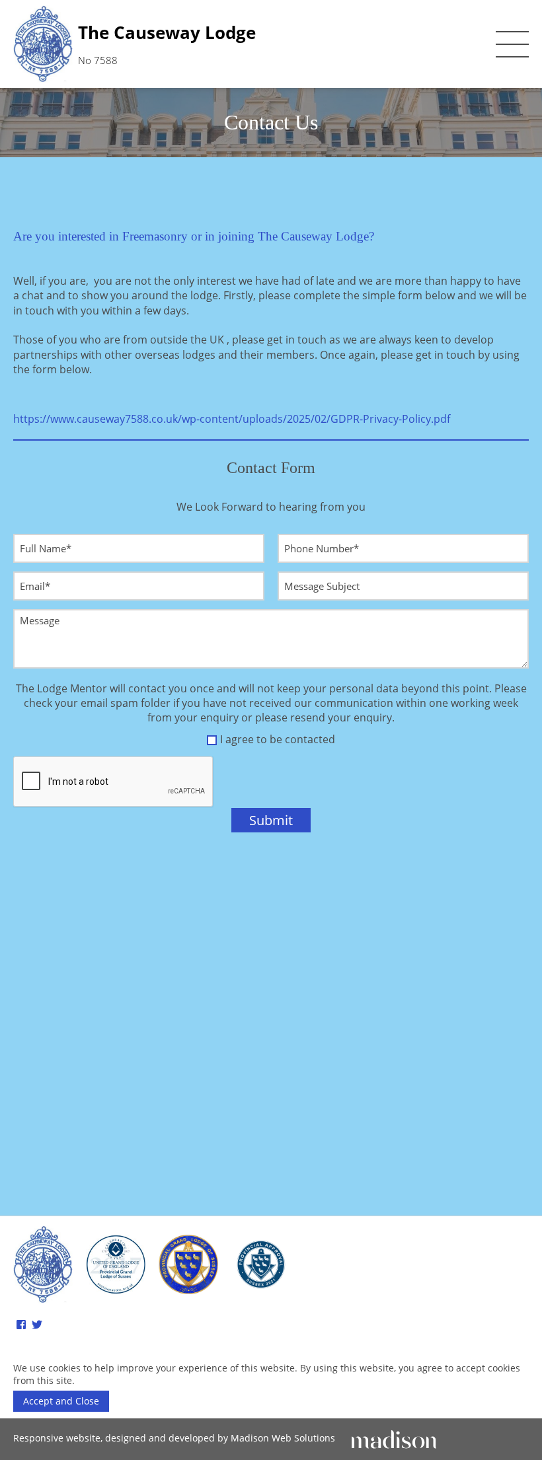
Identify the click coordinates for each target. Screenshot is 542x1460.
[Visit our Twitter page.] (37, 1324)
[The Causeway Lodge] (43, 1264)
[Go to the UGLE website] (115, 1265)
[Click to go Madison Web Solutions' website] (394, 1438)
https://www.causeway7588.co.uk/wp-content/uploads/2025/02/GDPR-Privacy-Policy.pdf (231, 419)
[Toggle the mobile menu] (512, 44)
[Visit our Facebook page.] (21, 1324)
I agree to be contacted (277, 739)
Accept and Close (61, 1401)
